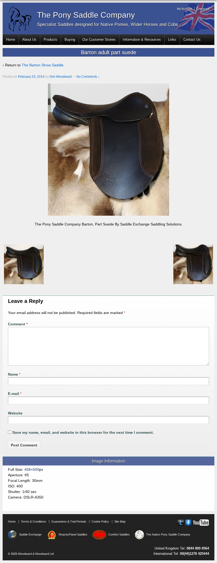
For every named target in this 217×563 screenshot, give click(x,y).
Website (15, 413)
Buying (70, 39)
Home (10, 39)
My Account (184, 8)
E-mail (13, 393)
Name (13, 374)
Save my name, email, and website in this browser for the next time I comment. (83, 432)
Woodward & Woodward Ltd (35, 553)
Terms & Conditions (33, 521)
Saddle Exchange (30, 534)
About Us (29, 39)
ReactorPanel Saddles (73, 534)
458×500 (31, 469)
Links (172, 39)
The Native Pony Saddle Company (168, 534)
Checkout (203, 8)
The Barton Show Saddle (43, 65)
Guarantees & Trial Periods (68, 521)
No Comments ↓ (88, 77)
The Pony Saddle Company (86, 15)
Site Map (119, 521)
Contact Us (192, 39)
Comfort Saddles (118, 534)
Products (50, 39)
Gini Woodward (60, 77)
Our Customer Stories (99, 39)
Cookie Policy (100, 521)
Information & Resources (142, 39)
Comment (18, 324)
